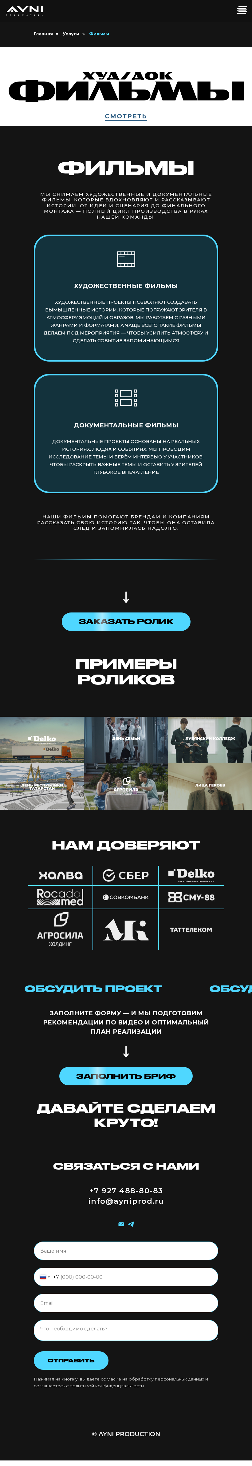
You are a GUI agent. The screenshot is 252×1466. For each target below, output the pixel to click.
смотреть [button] (126, 116)
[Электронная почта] (121, 1224)
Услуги (71, 34)
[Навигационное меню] (242, 9)
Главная (43, 34)
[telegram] (131, 1224)
